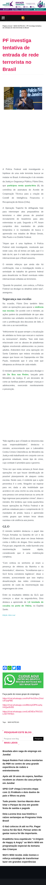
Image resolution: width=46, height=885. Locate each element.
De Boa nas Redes (17, 374)
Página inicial (7, 26)
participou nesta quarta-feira (21, 186)
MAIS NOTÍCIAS (19, 26)
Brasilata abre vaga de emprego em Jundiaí (22, 753)
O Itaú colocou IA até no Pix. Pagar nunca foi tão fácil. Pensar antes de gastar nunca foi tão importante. (22, 830)
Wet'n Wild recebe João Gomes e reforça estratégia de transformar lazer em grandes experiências (21, 858)
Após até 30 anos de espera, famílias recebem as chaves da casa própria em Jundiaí (23, 779)
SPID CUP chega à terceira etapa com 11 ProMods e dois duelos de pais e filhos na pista (21, 792)
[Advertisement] (24, 80)
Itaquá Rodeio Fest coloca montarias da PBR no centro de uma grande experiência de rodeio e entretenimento (23, 765)
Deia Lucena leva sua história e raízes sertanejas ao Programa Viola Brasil (22, 817)
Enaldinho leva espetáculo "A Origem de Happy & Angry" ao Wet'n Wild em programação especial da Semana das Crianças (23, 844)
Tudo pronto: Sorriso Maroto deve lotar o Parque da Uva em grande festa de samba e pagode (21, 804)
